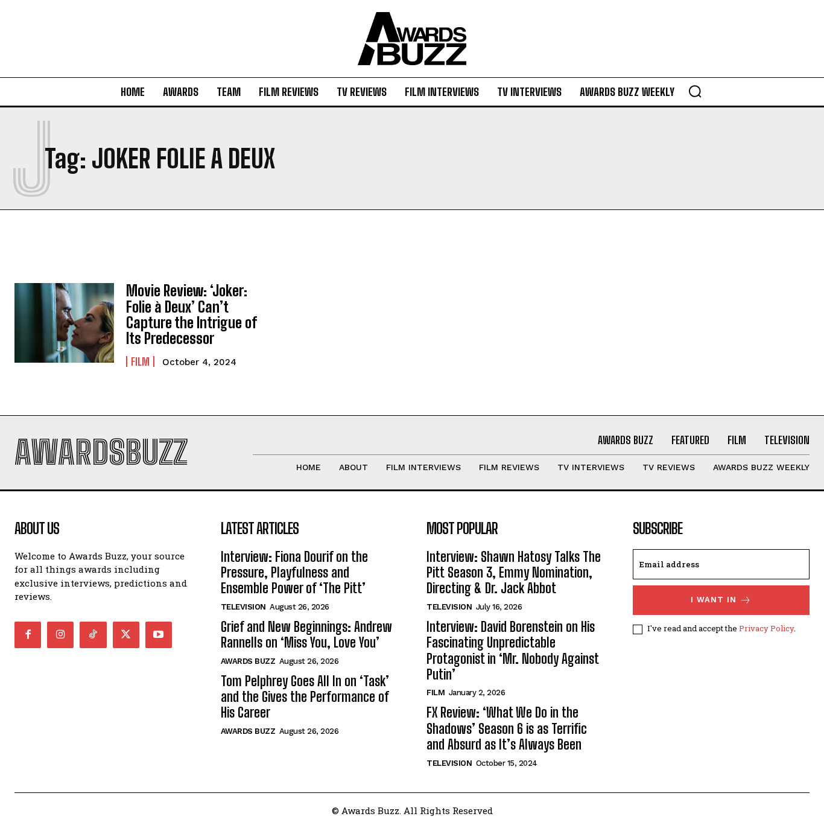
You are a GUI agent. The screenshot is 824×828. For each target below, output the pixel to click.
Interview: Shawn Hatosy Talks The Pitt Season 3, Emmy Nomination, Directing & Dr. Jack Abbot (513, 573)
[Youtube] (158, 635)
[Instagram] (60, 635)
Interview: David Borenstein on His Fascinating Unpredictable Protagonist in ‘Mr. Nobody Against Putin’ (512, 651)
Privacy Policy (766, 628)
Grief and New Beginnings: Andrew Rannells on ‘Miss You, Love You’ (306, 635)
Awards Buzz (248, 661)
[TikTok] (93, 635)
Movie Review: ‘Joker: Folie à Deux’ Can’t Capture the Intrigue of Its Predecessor (191, 314)
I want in (714, 599)
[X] (126, 635)
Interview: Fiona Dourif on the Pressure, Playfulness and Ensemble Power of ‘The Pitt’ (294, 573)
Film (140, 361)
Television (243, 606)
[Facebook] (27, 635)
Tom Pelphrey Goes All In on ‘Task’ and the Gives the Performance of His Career (305, 697)
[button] (694, 91)
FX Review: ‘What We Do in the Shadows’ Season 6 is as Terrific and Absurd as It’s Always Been (506, 728)
